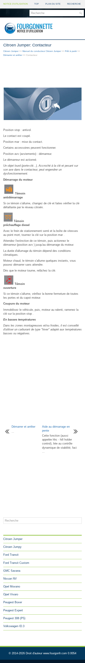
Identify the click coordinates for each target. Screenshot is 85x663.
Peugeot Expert (13, 610)
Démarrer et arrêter (12, 55)
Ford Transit (11, 554)
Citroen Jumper (11, 51)
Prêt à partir (71, 51)
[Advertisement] (42, 72)
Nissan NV (10, 578)
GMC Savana (11, 570)
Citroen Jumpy (12, 546)
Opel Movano (11, 586)
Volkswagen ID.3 (13, 626)
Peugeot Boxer (12, 602)
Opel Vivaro (10, 594)
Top (36, 4)
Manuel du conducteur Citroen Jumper (41, 51)
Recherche (74, 4)
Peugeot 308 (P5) (14, 618)
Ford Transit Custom (16, 562)
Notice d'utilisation (15, 4)
